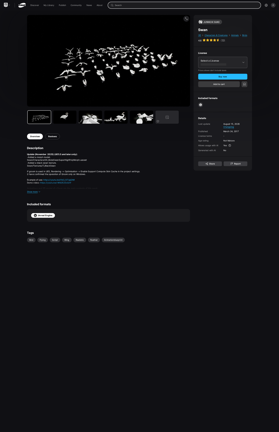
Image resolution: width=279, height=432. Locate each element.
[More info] (229, 145)
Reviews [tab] (52, 136)
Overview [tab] (35, 136)
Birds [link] (244, 35)
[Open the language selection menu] (266, 5)
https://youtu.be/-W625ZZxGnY (55, 182)
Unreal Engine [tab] (45, 215)
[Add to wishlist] (244, 84)
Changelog (228, 126)
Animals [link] (235, 35)
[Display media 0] (39, 117)
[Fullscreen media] (186, 19)
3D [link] (199, 35)
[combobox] (186, 5)
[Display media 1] (64, 117)
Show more (32, 191)
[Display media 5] (167, 117)
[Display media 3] (116, 117)
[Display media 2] (90, 117)
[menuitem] (34, 5)
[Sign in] (273, 5)
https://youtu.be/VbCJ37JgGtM (59, 180)
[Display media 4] (141, 117)
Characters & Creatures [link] (216, 35)
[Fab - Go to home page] (22, 5)
